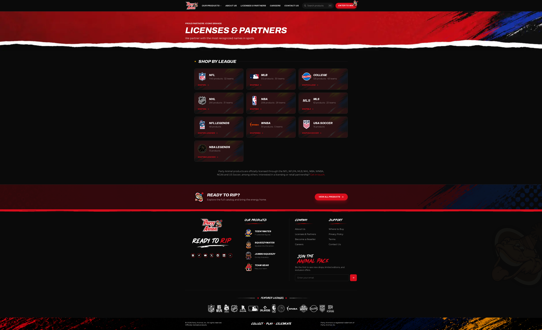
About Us (231, 6)
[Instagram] (192, 255)
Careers (275, 6)
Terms (332, 239)
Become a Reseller (305, 239)
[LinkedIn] (224, 255)
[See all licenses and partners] (271, 308)
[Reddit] (217, 255)
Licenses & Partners (253, 6)
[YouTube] (205, 255)
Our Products (210, 6)
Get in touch (317, 174)
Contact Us (291, 6)
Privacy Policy (336, 234)
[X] (211, 255)
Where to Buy (336, 229)
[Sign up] (353, 277)
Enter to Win (345, 6)
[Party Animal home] (191, 6)
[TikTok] (199, 255)
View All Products (329, 197)
